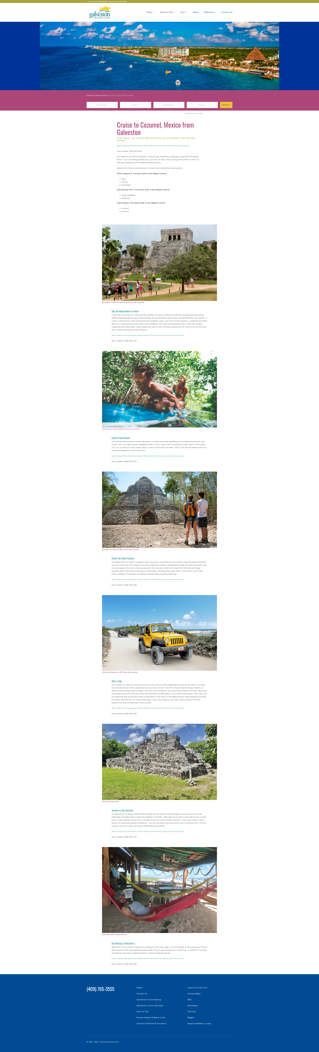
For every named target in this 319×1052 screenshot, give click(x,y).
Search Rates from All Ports (155, 145)
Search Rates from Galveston (129, 145)
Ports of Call (197, 113)
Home (187, 113)
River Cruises (127, 95)
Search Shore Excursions (178, 145)
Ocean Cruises (115, 95)
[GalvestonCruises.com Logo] (101, 5)
